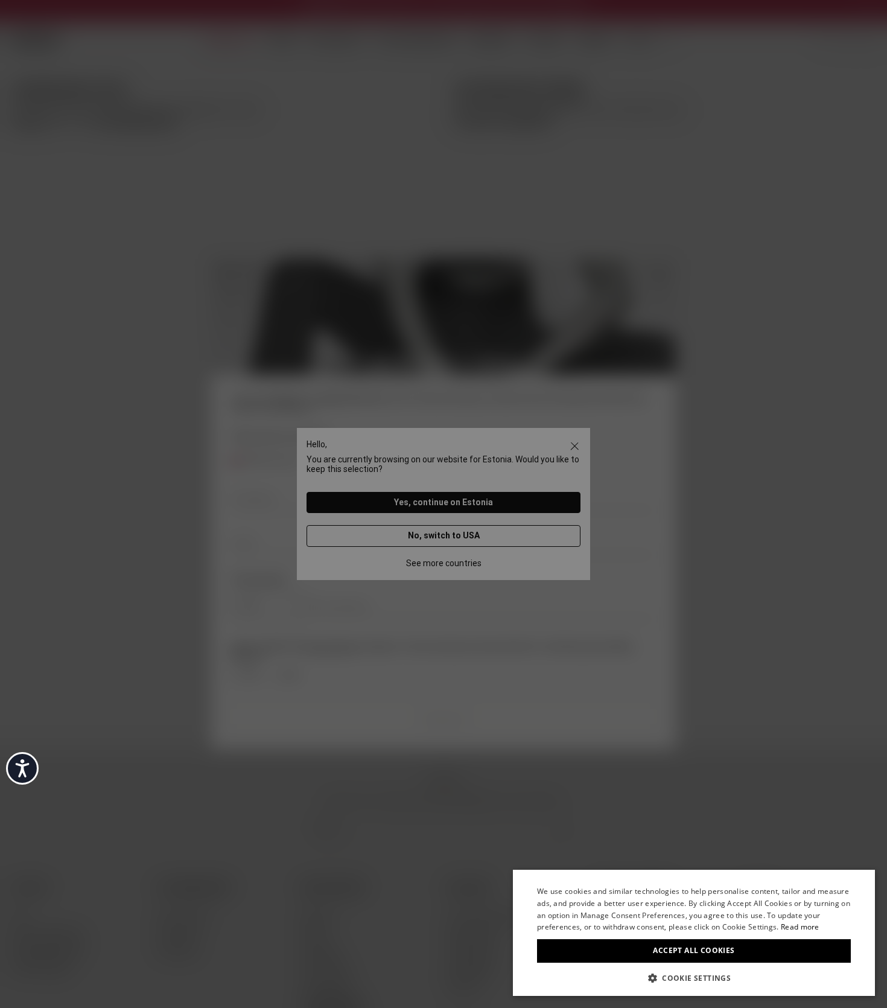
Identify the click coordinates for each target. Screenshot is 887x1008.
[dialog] (694, 933)
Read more (800, 927)
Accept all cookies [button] (693, 950)
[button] (694, 977)
